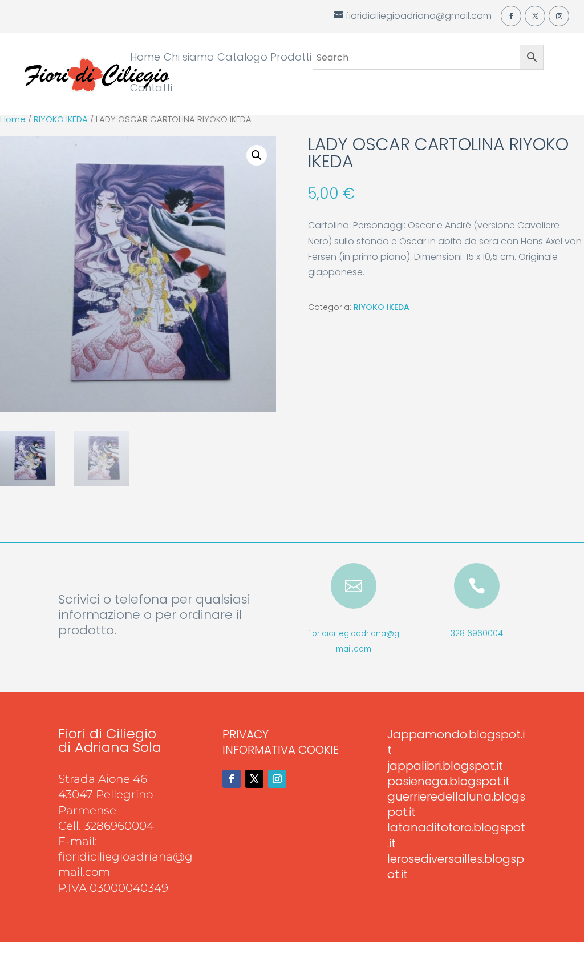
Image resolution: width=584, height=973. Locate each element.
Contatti (151, 89)
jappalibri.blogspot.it (445, 766)
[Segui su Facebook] (231, 779)
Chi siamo (189, 58)
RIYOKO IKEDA (61, 119)
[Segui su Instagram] (277, 779)
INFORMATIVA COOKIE (280, 750)
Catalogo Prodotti (264, 58)
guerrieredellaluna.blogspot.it (456, 804)
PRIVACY (245, 734)
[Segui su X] (254, 779)
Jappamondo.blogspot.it (456, 742)
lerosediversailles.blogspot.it (455, 866)
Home (145, 58)
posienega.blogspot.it (448, 781)
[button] (256, 155)
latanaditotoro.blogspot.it (456, 835)
